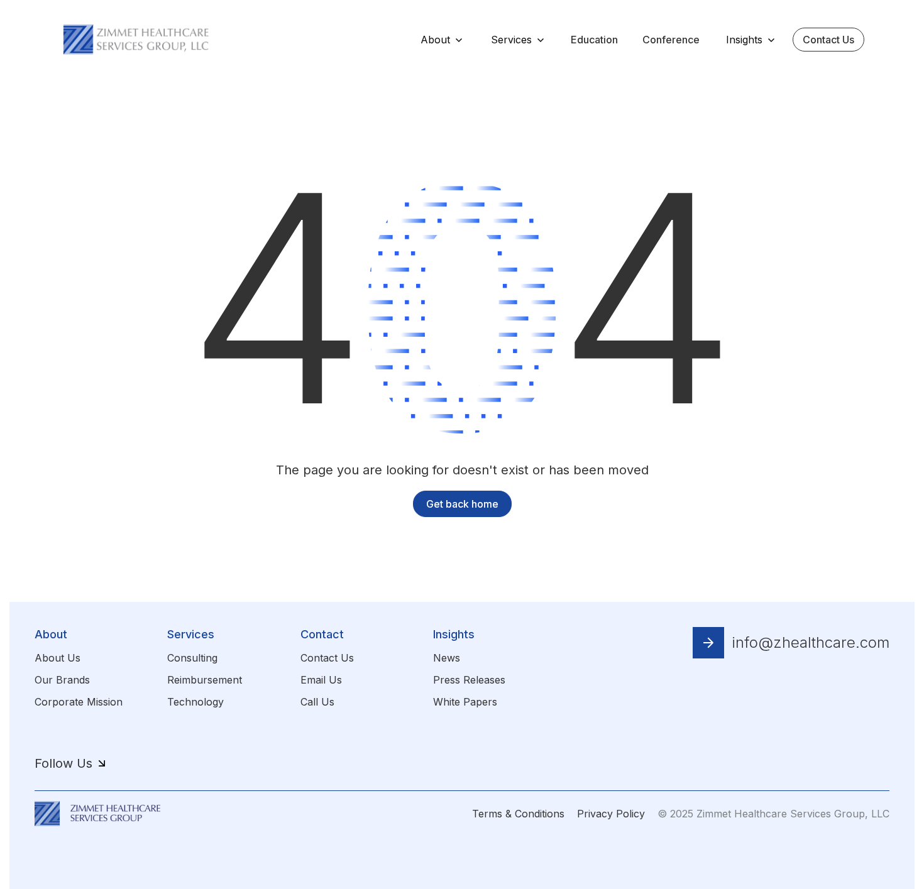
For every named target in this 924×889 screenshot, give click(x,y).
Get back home (462, 504)
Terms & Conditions (518, 813)
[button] (441, 40)
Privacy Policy (611, 813)
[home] (136, 39)
